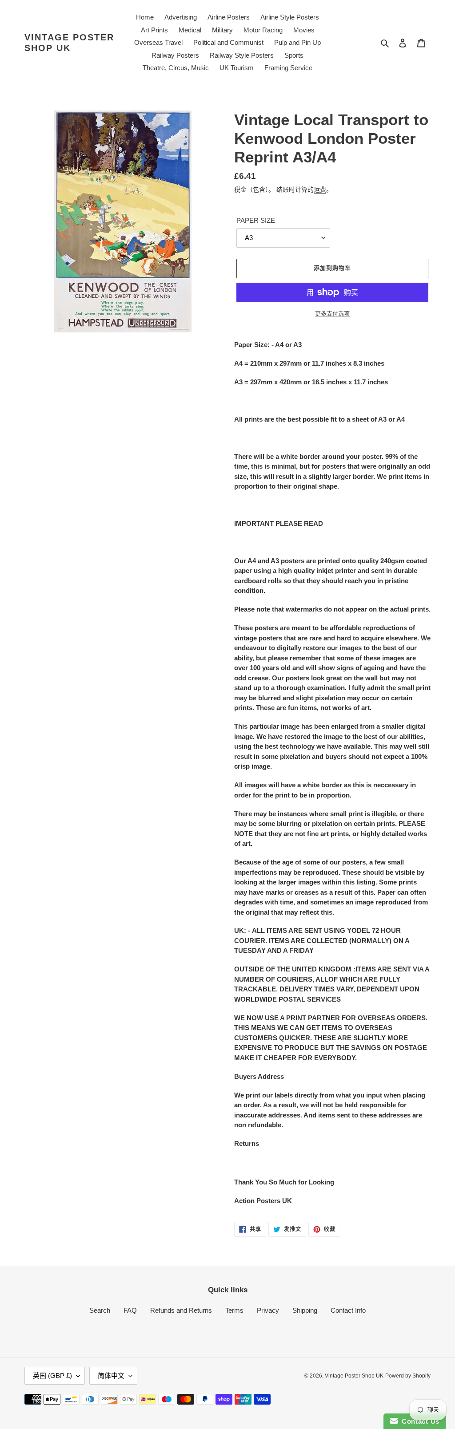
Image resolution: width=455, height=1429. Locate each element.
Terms (234, 1310)
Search (99, 1310)
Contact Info (348, 1310)
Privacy (268, 1310)
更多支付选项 (332, 313)
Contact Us (418, 1421)
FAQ (130, 1310)
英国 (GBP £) (52, 1375)
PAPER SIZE (255, 220)
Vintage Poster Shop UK (69, 42)
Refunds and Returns (181, 1310)
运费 (320, 189)
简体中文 (111, 1375)
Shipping (304, 1310)
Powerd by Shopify (408, 1376)
